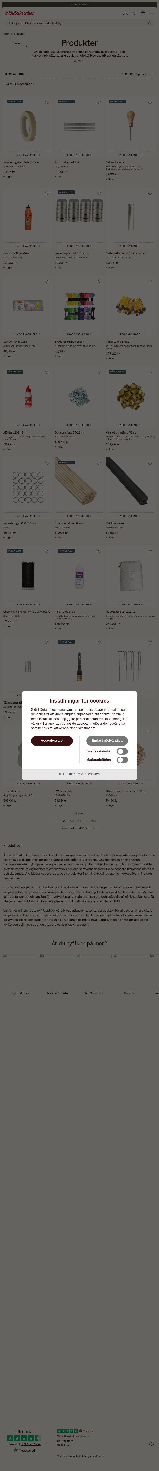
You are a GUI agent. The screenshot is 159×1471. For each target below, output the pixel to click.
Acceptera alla (52, 740)
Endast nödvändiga (107, 740)
